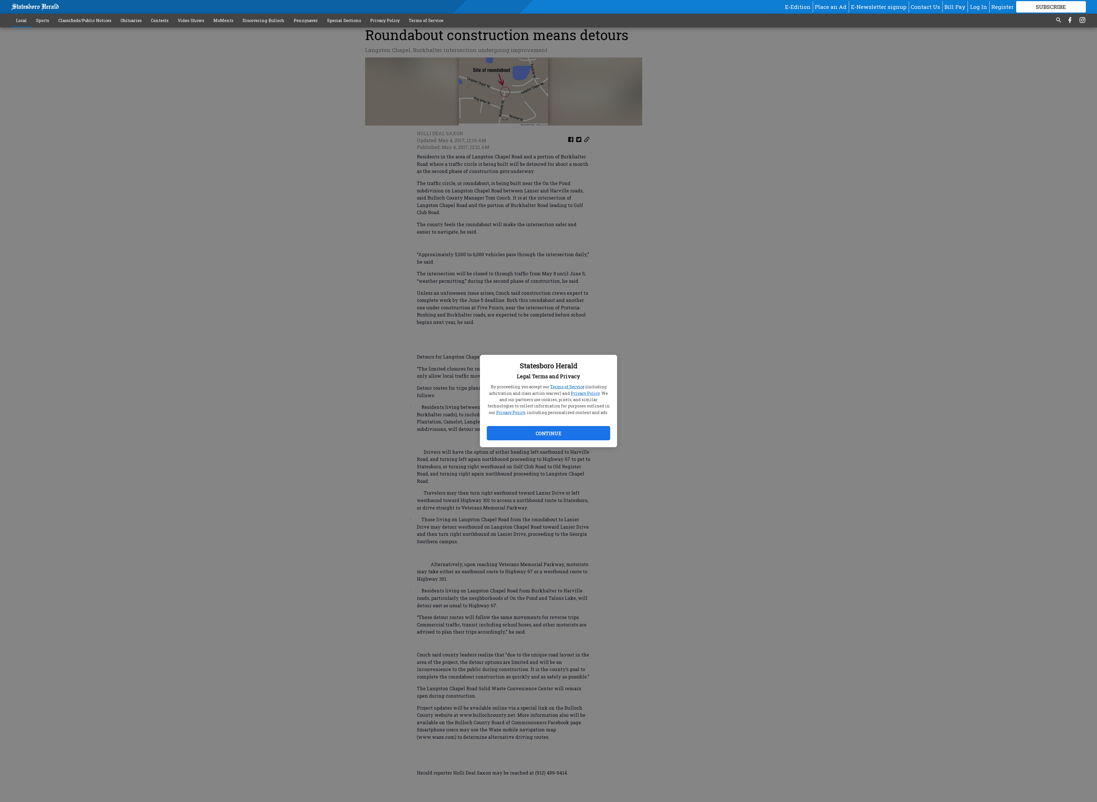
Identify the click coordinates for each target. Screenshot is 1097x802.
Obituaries (131, 20)
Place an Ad (830, 6)
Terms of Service (567, 386)
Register (1002, 6)
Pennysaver (306, 20)
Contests (160, 20)
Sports (42, 20)
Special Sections (344, 20)
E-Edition (797, 6)
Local (21, 20)
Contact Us (925, 6)
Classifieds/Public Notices (84, 20)
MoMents (223, 20)
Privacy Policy (585, 393)
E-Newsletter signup (878, 6)
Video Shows (191, 20)
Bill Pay (955, 6)
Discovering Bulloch (264, 20)
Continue (548, 433)
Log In (978, 6)
